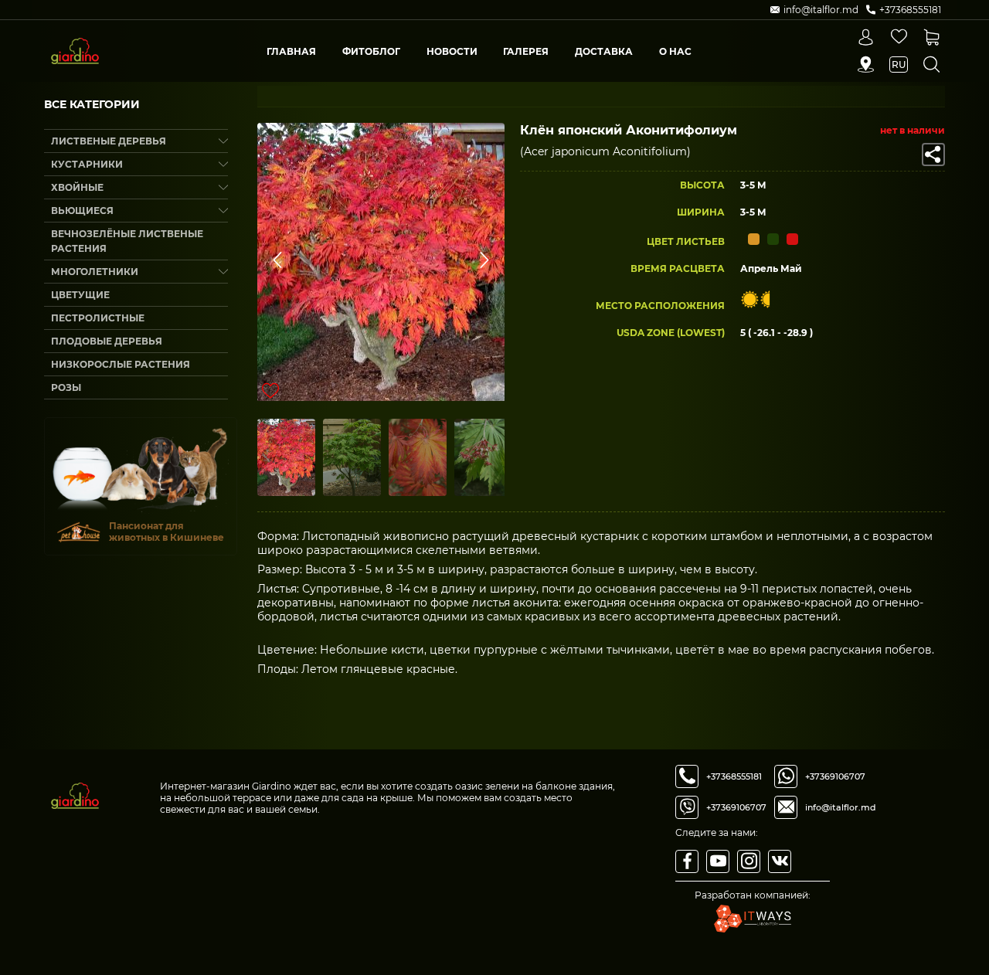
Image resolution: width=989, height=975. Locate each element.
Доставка (604, 51)
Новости (452, 51)
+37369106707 (736, 807)
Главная (291, 51)
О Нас (675, 51)
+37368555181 (734, 776)
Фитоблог (371, 51)
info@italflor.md (840, 807)
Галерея (526, 51)
